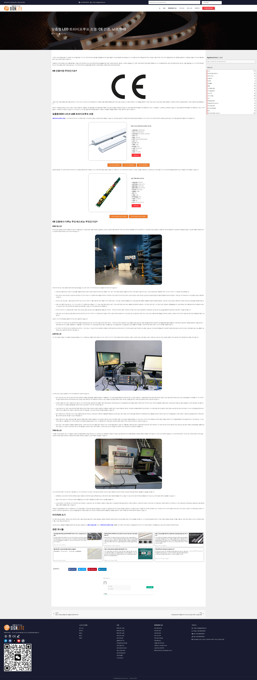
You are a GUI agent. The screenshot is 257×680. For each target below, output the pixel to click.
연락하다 (197, 8)
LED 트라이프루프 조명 (58, 118)
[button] (136, 155)
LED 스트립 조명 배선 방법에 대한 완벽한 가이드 (115, 549)
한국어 (207, 2)
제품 (164, 8)
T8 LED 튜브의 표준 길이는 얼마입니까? (164, 549)
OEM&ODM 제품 (172, 8)
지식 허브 (181, 8)
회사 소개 (189, 8)
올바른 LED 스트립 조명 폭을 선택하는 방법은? (65, 549)
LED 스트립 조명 (91, 525)
